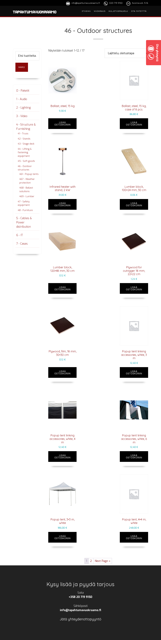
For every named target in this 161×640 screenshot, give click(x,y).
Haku (22, 67)
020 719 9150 (115, 3)
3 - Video (21, 116)
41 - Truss (23, 133)
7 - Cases (22, 244)
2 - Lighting (23, 107)
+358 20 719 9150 (80, 597)
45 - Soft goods (26, 161)
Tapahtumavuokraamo (34, 16)
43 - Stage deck (26, 143)
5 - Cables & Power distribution (24, 222)
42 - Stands (24, 138)
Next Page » (102, 561)
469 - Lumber (26, 196)
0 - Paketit (22, 91)
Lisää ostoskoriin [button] (62, 123)
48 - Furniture (25, 210)
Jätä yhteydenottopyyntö (80, 619)
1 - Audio (21, 99)
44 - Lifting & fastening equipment (25, 152)
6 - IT (19, 235)
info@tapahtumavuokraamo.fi (86, 3)
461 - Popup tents (29, 174)
